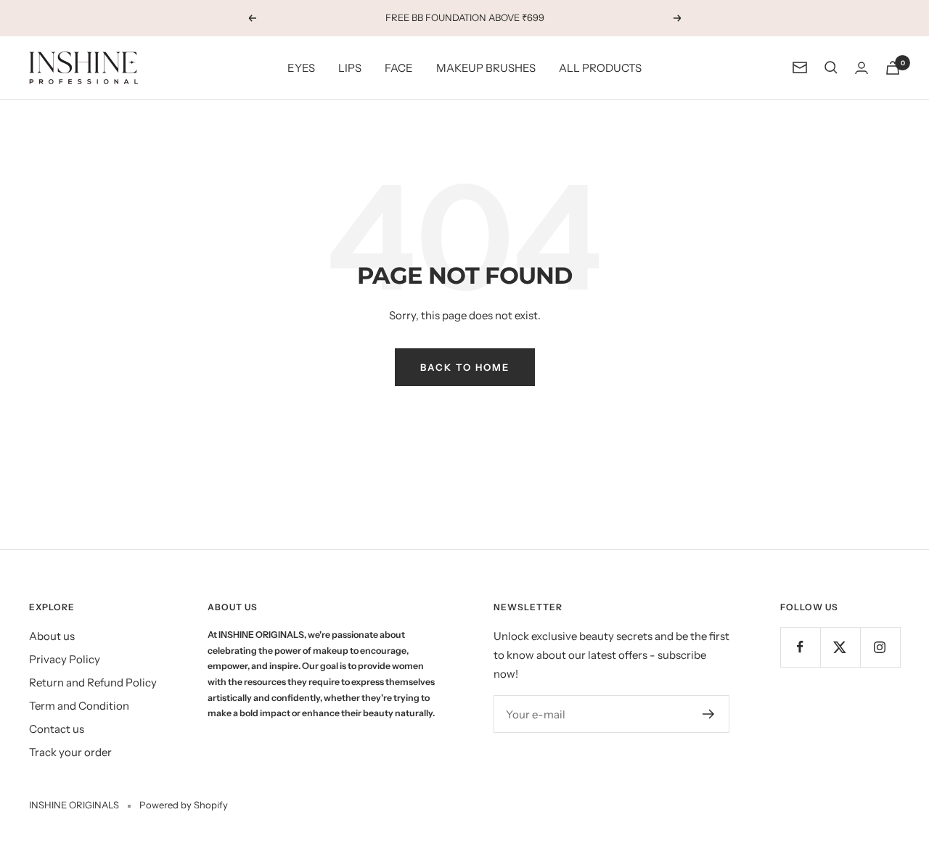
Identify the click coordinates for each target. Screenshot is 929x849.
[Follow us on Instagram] (880, 647)
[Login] (861, 68)
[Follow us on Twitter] (840, 647)
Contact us (56, 729)
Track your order (70, 752)
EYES (301, 67)
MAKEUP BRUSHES (486, 67)
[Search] (831, 67)
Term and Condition (79, 706)
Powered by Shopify (183, 805)
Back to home (464, 367)
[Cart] (892, 68)
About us (52, 636)
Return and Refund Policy (93, 682)
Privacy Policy (64, 659)
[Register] (709, 714)
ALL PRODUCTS (600, 67)
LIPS (349, 67)
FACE (399, 67)
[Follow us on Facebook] (800, 647)
